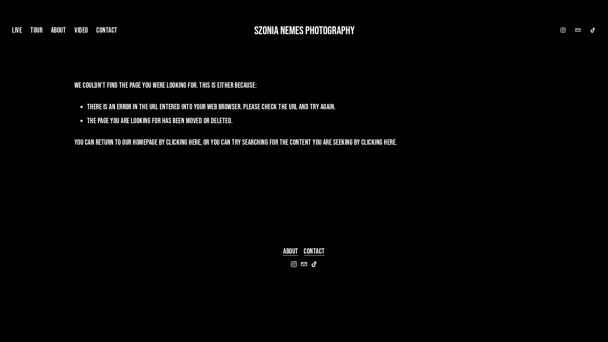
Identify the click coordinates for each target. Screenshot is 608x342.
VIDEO (81, 30)
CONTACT (106, 30)
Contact (314, 251)
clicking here (183, 142)
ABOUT (58, 30)
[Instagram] (563, 30)
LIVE (17, 30)
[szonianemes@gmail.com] (578, 30)
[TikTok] (593, 30)
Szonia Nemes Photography (304, 30)
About (290, 251)
